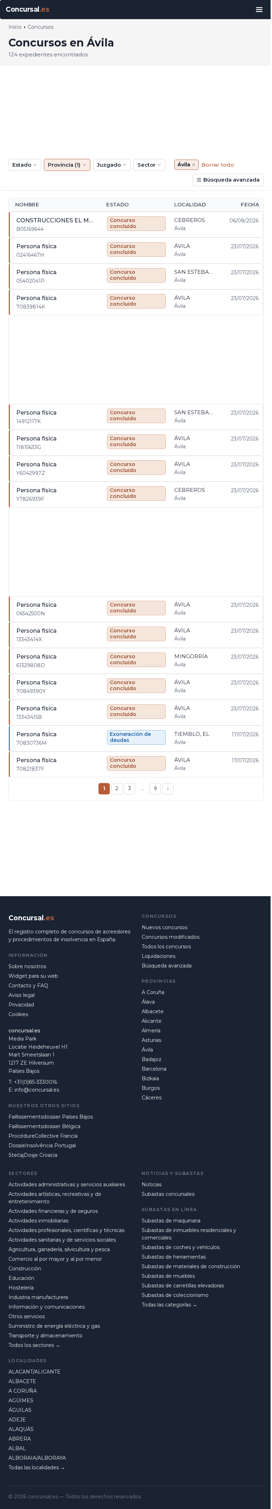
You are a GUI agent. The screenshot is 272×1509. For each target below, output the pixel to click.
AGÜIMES (20, 1400)
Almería (151, 1030)
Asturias (151, 1040)
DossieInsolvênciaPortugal (42, 1145)
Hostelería (21, 1288)
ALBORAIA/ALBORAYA (37, 1458)
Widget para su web (33, 976)
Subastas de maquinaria (171, 1220)
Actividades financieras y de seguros (53, 1211)
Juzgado (109, 164)
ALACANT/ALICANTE (34, 1372)
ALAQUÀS (21, 1429)
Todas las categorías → (169, 1305)
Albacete (153, 1011)
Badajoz (152, 1059)
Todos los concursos (166, 946)
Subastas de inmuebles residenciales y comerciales (189, 1234)
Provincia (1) (64, 164)
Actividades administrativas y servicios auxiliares (66, 1184)
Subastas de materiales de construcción (191, 1266)
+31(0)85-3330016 (35, 1082)
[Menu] (259, 9)
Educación (21, 1278)
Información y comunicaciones (46, 1307)
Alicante (152, 1021)
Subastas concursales (168, 1194)
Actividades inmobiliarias (38, 1220)
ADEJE (17, 1419)
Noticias (152, 1184)
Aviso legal (21, 995)
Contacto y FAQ (28, 985)
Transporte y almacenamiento (45, 1335)
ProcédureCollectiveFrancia (43, 1136)
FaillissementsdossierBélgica (44, 1126)
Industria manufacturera (38, 1297)
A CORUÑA (22, 1391)
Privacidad (21, 1005)
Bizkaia (150, 1078)
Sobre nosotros (27, 966)
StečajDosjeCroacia (32, 1155)
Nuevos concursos (164, 927)
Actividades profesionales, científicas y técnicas (66, 1230)
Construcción (24, 1268)
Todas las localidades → (36, 1467)
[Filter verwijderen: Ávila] (194, 165)
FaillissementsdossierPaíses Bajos (50, 1117)
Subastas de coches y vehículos (181, 1247)
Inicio (15, 27)
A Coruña (153, 992)
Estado (21, 164)
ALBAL (17, 1448)
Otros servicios (26, 1316)
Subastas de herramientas (174, 1257)
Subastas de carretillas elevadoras (183, 1285)
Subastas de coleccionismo (175, 1295)
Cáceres (152, 1097)
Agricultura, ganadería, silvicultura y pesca (59, 1249)
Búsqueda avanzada (231, 179)
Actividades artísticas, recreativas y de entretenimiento (54, 1198)
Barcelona (154, 1069)
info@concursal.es (37, 1090)
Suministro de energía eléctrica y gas (54, 1326)
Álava (148, 1002)
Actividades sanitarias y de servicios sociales (62, 1240)
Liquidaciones (158, 956)
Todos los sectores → (34, 1345)
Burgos (151, 1088)
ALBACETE (22, 1381)
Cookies (18, 1014)
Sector (146, 164)
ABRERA (19, 1439)
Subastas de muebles (168, 1276)
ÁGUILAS (20, 1410)
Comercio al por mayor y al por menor (55, 1259)
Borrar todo (218, 164)
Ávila (147, 1050)
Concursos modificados (170, 937)
